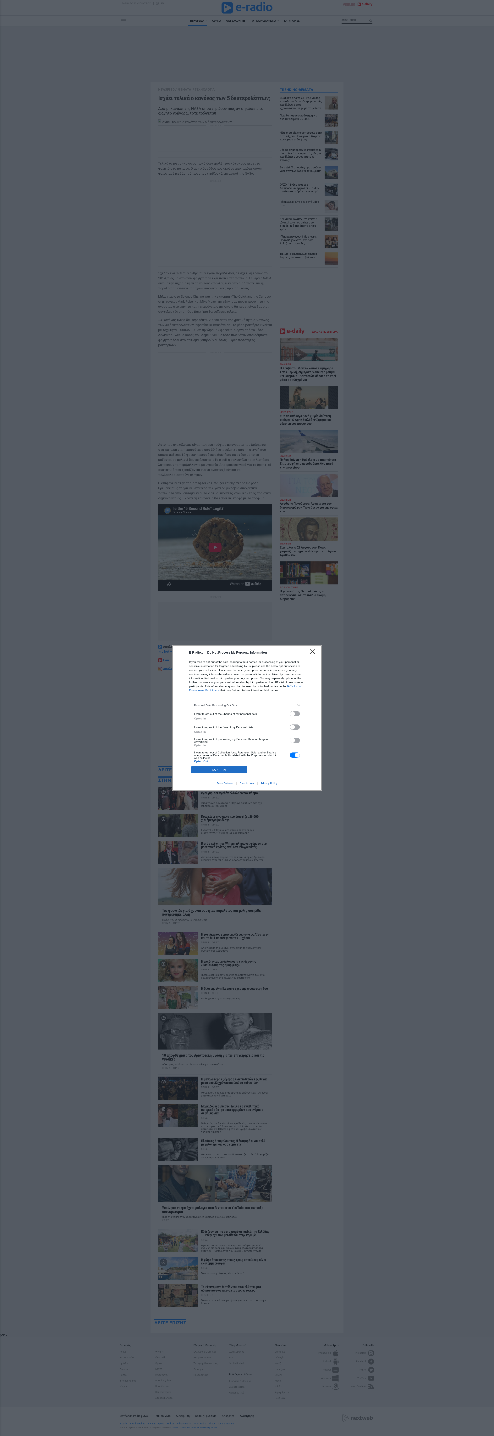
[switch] (295, 713)
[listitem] (247, 705)
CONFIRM (219, 769)
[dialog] (247, 718)
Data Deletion (225, 783)
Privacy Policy (269, 783)
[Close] (313, 652)
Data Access (247, 783)
